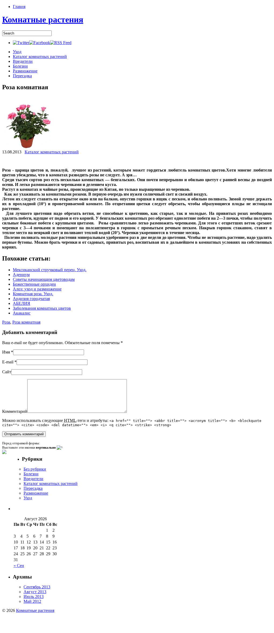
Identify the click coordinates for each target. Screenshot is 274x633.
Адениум (21, 274)
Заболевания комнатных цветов (42, 308)
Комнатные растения (42, 19)
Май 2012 (32, 601)
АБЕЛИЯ (21, 303)
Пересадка (22, 75)
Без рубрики (35, 469)
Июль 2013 (34, 596)
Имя (6, 352)
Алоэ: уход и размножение (37, 289)
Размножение (25, 71)
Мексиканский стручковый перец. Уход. (49, 269)
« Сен (19, 565)
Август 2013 (35, 591)
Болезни (20, 66)
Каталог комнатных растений (40, 56)
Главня (19, 6)
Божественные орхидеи (34, 284)
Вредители (23, 61)
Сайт (6, 372)
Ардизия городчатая (31, 298)
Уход (17, 51)
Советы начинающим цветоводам (44, 279)
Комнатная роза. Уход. (33, 294)
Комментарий (14, 411)
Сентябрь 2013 (37, 587)
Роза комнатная (26, 322)
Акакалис (22, 313)
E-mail (7, 362)
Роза (6, 322)
